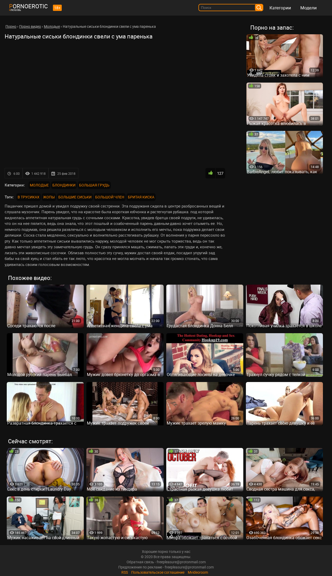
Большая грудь (94, 185)
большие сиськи (75, 197)
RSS (124, 572)
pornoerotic (28, 6)
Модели (308, 8)
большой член (109, 197)
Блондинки (63, 185)
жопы (49, 197)
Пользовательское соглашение (157, 572)
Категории (280, 8)
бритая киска (141, 197)
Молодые (39, 185)
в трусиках (28, 197)
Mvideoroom (198, 572)
